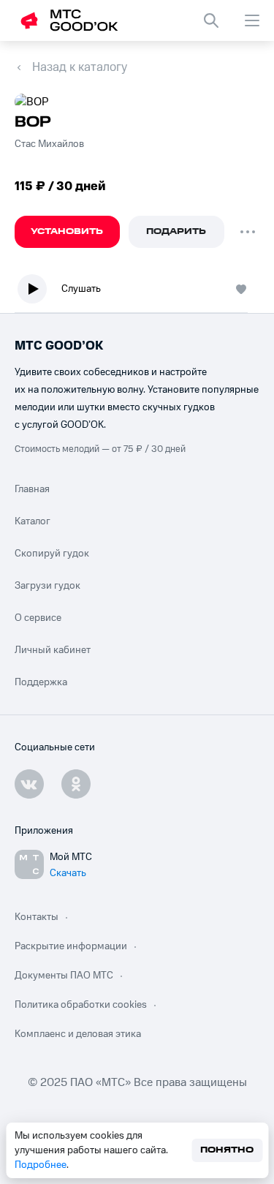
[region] (137, 292)
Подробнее (40, 1165)
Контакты (36, 917)
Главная (32, 489)
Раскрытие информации (71, 946)
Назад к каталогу (79, 67)
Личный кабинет (53, 650)
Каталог (32, 521)
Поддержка (41, 682)
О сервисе (38, 618)
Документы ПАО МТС (64, 975)
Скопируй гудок (52, 553)
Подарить (176, 231)
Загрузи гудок (47, 586)
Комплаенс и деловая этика (78, 1034)
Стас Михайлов (49, 144)
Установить (67, 231)
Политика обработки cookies (81, 1005)
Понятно (227, 1150)
